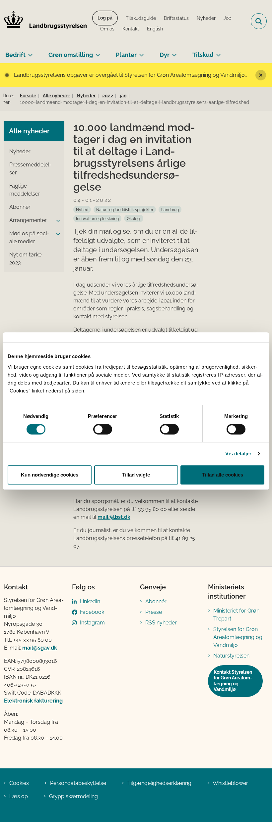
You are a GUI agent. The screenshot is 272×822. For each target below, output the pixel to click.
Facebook (92, 612)
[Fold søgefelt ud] (259, 21)
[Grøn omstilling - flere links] (96, 52)
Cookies (19, 783)
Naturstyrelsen (231, 656)
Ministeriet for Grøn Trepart (236, 615)
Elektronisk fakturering (33, 701)
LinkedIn (90, 601)
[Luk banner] (260, 75)
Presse (153, 612)
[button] (56, 220)
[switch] (102, 429)
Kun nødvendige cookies (49, 475)
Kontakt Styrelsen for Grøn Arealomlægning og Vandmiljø (233, 680)
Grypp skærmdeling (73, 796)
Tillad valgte (136, 475)
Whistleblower (230, 783)
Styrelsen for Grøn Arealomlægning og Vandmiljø (237, 637)
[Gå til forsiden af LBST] (43, 21)
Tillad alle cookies (222, 475)
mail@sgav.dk (39, 648)
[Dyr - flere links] (173, 52)
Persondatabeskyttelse (78, 783)
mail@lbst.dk (114, 517)
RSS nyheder (161, 622)
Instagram (92, 622)
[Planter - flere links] (140, 52)
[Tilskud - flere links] (217, 52)
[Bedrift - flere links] (29, 52)
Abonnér (156, 601)
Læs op (18, 796)
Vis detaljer (238, 453)
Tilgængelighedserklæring (159, 783)
